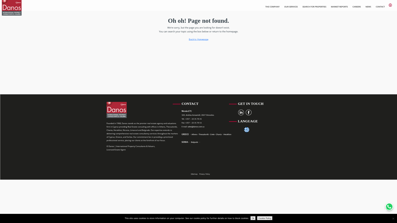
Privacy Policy (204, 174)
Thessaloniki (203, 134)
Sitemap (194, 174)
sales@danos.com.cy (196, 127)
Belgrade (194, 142)
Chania (219, 134)
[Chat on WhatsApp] (389, 207)
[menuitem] (390, 5)
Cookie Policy (264, 218)
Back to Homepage (198, 39)
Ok (253, 218)
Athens (194, 134)
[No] (393, 218)
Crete (212, 134)
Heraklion (227, 134)
